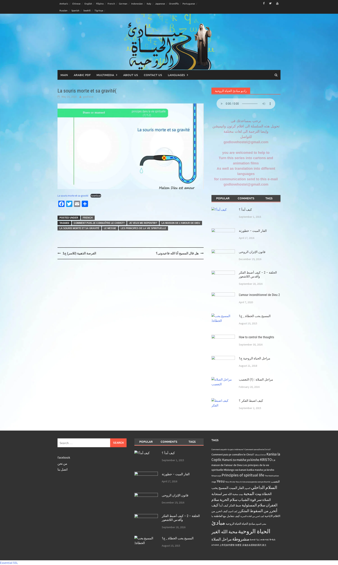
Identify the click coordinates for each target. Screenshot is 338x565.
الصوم (247, 488)
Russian (63, 10)
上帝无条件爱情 (227, 545)
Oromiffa (174, 3)
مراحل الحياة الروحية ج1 (254, 358)
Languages (176, 75)
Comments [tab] (246, 198)
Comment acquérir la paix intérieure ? (227, 449)
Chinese (76, 3)
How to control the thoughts (256, 337)
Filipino (100, 3)
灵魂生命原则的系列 (252, 545)
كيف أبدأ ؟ (245, 209)
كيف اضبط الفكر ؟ (251, 401)
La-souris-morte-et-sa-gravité (73, 195)
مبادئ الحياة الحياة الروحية (240, 523)
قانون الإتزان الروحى (252, 252)
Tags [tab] (268, 198)
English (88, 3)
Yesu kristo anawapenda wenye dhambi (253, 482)
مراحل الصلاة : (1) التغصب (256, 379)
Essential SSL (9, 563)
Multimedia (105, 75)
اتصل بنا (62, 469)
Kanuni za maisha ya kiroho (240, 460)
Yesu (221, 481)
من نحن (62, 463)
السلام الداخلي (264, 487)
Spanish (75, 10)
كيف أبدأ (223, 505)
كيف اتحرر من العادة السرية (252, 516)
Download (95, 195)
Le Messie (110, 228)
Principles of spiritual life (243, 475)
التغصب (275, 481)
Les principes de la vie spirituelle (143, 228)
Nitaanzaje (216, 475)
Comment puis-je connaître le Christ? (99, 223)
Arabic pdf (82, 75)
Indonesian (137, 3)
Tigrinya (98, 10)
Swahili (87, 10)
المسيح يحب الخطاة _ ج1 (255, 316)
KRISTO (266, 459)
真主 (264, 545)
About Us (130, 75)
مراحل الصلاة (221, 539)
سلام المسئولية (253, 505)
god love (88, 96)
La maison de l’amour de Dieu (181, 223)
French (111, 3)
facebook (64, 457)
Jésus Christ (260, 454)
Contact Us (153, 75)
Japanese (160, 3)
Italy (149, 3)
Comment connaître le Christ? (258, 449)
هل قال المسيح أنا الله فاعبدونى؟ (177, 253)
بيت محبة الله (235, 494)
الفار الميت (236, 488)
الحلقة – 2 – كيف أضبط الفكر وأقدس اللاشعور (258, 274)
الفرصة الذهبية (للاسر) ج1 (79, 253)
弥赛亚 (238, 545)
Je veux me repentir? (143, 223)
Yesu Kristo (230, 482)
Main (64, 75)
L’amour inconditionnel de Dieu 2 (259, 295)
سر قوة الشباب (250, 499)
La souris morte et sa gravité (79, 228)
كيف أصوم (232, 511)
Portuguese (188, 3)
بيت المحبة (253, 493)
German (123, 3)
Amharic (63, 3)
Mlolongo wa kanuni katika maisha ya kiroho (249, 470)
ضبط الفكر (235, 505)
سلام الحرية (228, 499)
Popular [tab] (223, 198)
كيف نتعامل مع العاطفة (227, 516)
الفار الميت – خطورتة (253, 231)
